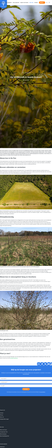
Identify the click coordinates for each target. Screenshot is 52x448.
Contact (36, 2)
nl (46, 2)
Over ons (31, 2)
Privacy (1, 415)
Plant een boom (3, 429)
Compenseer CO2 (3, 431)
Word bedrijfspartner (4, 436)
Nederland (2, 446)
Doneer (41, 2)
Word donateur (3, 434)
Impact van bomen (24, 2)
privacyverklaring (42, 391)
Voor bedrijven (8, 2)
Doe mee (2, 2)
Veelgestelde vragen (4, 419)
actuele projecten (14, 358)
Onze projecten (16, 2)
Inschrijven (25, 389)
